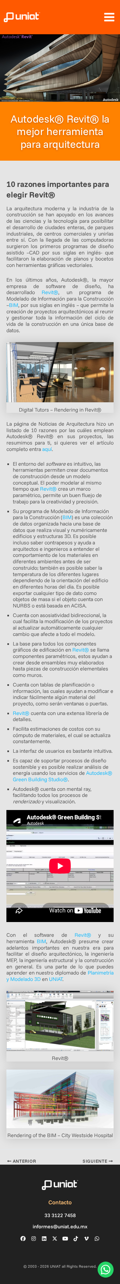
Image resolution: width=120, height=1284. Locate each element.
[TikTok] (75, 1238)
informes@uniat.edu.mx (60, 1227)
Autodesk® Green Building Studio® (62, 776)
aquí (47, 449)
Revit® (50, 292)
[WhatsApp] (97, 1238)
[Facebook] (23, 1238)
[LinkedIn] (44, 1238)
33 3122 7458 (60, 1215)
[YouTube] (65, 1238)
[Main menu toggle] (109, 17)
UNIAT (55, 979)
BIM (13, 305)
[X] (54, 1238)
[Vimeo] (86, 1238)
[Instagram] (33, 1238)
